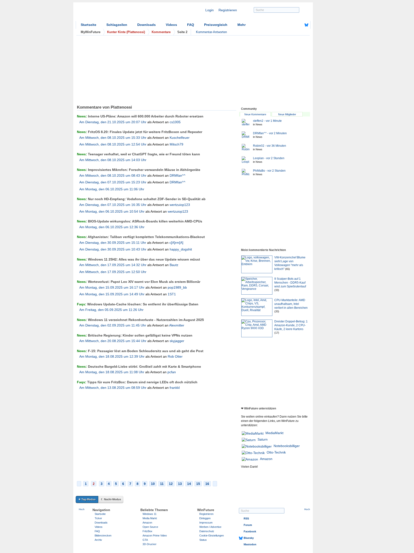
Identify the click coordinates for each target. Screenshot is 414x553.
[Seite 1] (79, 483)
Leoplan (268, 158)
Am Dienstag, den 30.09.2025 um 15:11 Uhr (112, 242)
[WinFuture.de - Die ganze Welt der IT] (116, 13)
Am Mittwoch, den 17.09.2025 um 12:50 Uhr (112, 272)
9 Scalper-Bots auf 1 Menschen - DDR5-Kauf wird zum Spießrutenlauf (290, 282)
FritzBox (147, 531)
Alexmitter (176, 325)
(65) (287, 269)
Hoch (82, 509)
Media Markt (150, 518)
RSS (246, 518)
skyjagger (177, 341)
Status (203, 539)
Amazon (266, 459)
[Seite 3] (215, 483)
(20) (276, 311)
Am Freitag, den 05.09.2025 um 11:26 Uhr (111, 310)
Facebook (250, 531)
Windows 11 (149, 513)
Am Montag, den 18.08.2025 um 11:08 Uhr (111, 372)
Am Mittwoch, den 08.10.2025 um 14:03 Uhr (112, 160)
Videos (171, 25)
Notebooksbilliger (287, 446)
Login (209, 10)
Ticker (98, 518)
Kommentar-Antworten (211, 32)
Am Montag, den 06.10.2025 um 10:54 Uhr (111, 211)
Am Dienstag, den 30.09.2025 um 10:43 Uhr (112, 249)
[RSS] (291, 25)
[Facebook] (299, 25)
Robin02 (269, 145)
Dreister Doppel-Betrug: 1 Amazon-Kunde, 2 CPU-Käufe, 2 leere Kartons (291, 325)
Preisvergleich (215, 25)
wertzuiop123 (180, 205)
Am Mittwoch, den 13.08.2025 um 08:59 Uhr (112, 388)
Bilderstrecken (103, 535)
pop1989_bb (177, 287)
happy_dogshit (181, 249)
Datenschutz (206, 531)
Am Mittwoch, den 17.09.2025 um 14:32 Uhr (112, 265)
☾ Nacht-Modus (111, 499)
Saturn (263, 439)
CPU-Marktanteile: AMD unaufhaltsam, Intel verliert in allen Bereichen (291, 303)
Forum (248, 525)
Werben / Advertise (210, 526)
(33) (276, 290)
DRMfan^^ (177, 175)
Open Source (150, 526)
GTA (145, 539)
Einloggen (205, 518)
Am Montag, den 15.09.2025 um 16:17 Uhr (111, 287)
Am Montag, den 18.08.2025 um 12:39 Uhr (111, 356)
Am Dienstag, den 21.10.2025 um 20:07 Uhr (112, 122)
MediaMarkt (274, 433)
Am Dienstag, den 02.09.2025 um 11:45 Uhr (112, 325)
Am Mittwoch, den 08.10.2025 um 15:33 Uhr (112, 138)
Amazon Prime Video (155, 535)
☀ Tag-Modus (87, 499)
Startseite (88, 25)
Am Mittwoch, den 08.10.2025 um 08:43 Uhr (112, 175)
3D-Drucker (149, 544)
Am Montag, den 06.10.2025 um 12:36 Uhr (111, 227)
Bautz (174, 265)
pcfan (171, 372)
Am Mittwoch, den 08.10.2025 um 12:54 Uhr (112, 144)
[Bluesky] (306, 25)
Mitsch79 (176, 144)
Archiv (98, 539)
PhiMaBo (269, 170)
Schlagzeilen (116, 25)
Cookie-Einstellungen (211, 535)
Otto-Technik (276, 452)
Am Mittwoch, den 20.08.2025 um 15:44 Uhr (112, 341)
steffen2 (267, 120)
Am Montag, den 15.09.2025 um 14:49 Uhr (111, 294)
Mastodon (250, 544)
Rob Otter (175, 356)
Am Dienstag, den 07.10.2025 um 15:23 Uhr (112, 182)
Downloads (146, 25)
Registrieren (227, 10)
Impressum (206, 522)
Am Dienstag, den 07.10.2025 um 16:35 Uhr (112, 205)
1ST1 (172, 294)
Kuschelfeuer (180, 138)
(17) (276, 332)
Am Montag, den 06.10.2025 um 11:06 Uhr (111, 189)
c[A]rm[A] (176, 242)
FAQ (190, 25)
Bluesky (249, 537)
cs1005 (175, 122)
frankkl (175, 388)
